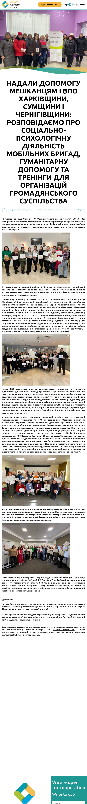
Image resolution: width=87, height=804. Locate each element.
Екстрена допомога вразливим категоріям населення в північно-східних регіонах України (46, 210)
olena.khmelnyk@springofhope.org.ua (20, 635)
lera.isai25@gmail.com (64, 629)
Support (52, 4)
